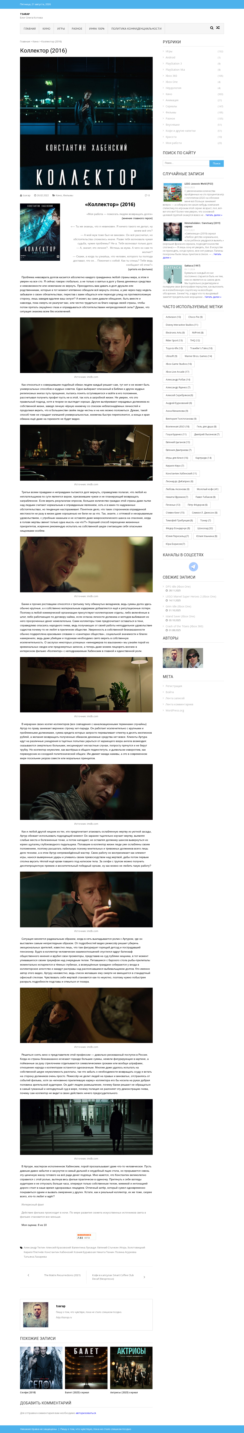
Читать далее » (214, 215)
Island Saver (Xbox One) (180, 616)
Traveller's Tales (201, 348)
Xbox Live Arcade (177, 371)
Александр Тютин (34, 1247)
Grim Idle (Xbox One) (178, 606)
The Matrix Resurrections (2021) (62, 1275)
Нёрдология (173, 88)
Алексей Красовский (58, 1247)
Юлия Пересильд (177, 536)
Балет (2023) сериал (77, 1392)
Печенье (173, 504)
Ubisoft (171, 356)
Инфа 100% (96, 28)
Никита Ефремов (177, 497)
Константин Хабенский (59, 1252)
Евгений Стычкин (108, 1247)
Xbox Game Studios (179, 364)
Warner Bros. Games (198, 356)
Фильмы (68, 195)
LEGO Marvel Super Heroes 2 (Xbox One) (191, 596)
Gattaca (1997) (192, 265)
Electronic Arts (175, 332)
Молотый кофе (207, 489)
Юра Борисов (175, 544)
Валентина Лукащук (84, 1247)
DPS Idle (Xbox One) (178, 586)
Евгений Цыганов (178, 442)
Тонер (205, 520)
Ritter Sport (174, 340)
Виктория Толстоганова (181, 418)
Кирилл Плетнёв (34, 1252)
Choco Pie (195, 317)
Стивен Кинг (175, 512)
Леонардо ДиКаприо (179, 481)
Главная (30, 28)
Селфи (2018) (28, 1392)
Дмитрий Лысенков (206, 434)
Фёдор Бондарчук (178, 528)
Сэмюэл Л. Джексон (204, 512)
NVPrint (197, 332)
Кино (46, 28)
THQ (195, 340)
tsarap (26, 195)
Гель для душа (206, 426)
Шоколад (205, 528)
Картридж (203, 457)
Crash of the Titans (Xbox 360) (184, 626)
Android (170, 57)
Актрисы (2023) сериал (124, 1392)
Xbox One (172, 82)
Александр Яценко (178, 387)
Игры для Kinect (177, 457)
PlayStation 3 (174, 63)
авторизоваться (86, 1413)
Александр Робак (178, 379)
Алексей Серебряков (179, 395)
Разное (77, 28)
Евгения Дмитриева (178, 450)
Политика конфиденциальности (136, 28)
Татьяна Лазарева (35, 1256)
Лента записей (175, 698)
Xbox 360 (171, 76)
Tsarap (25, 14)
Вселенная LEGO (177, 426)
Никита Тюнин (105, 1252)
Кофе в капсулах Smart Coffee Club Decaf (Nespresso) (113, 1277)
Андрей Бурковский (179, 403)
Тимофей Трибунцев (179, 520)
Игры (61, 28)
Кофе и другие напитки (181, 130)
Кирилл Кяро (175, 465)
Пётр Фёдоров (197, 504)
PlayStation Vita (175, 69)
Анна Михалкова (177, 411)
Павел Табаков (205, 497)
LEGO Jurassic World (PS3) (199, 183)
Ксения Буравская (85, 1252)
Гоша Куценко (176, 434)
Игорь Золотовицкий (132, 1247)
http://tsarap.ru (64, 1317)
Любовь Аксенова (177, 489)
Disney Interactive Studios (182, 324)
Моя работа (174, 143)
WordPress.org (175, 710)
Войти (170, 692)
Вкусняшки (173, 124)
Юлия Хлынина (206, 536)
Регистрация (174, 686)
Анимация (172, 100)
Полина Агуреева (125, 1252)
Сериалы (171, 106)
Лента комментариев (179, 704)
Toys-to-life (174, 348)
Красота (171, 137)
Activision (173, 317)
